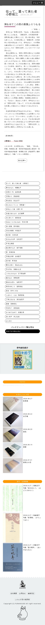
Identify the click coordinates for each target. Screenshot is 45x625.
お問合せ (22, 593)
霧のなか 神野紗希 (13, 278)
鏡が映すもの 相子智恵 (14, 248)
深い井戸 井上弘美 (13, 317)
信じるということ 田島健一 (16, 205)
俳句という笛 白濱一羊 (14, 209)
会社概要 (14, 593)
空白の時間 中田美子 (13, 231)
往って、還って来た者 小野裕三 (23, 13)
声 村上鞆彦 (10, 243)
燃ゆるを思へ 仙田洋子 (14, 282)
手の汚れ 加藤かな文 (13, 269)
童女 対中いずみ (12, 291)
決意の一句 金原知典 (13, 192)
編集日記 (31, 593)
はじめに (9, 321)
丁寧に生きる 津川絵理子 (15, 299)
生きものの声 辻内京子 (14, 239)
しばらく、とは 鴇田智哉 (15, 295)
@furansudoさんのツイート (13, 385)
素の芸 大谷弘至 (12, 235)
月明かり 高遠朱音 (13, 196)
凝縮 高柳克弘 (11, 304)
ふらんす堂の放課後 (22, 599)
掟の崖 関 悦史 (11, 261)
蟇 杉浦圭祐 (10, 252)
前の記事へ (22, 160)
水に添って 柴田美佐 (13, 218)
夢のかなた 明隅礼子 (13, 188)
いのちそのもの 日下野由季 (16, 273)
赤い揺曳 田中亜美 (13, 226)
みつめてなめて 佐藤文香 (15, 312)
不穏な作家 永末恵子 (13, 256)
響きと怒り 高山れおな (14, 265)
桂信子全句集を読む (13, 331)
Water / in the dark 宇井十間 (17, 222)
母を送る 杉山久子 (13, 200)
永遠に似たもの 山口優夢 (15, 213)
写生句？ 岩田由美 (13, 308)
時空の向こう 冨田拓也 (14, 286)
